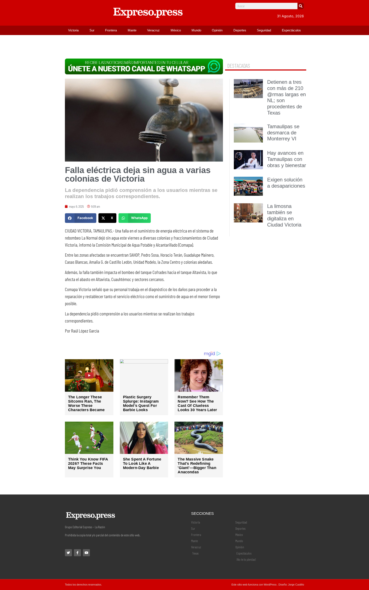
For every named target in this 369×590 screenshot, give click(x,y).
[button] (80, 218)
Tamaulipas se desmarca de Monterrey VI (283, 133)
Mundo (196, 30)
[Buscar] (300, 6)
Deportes (239, 30)
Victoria (73, 30)
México (176, 30)
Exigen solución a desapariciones (286, 183)
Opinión (217, 30)
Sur (91, 30)
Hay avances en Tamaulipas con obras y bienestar (286, 159)
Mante (132, 30)
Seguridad (264, 30)
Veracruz (153, 30)
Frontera (111, 30)
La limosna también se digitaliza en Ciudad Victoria (284, 215)
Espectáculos (291, 30)
